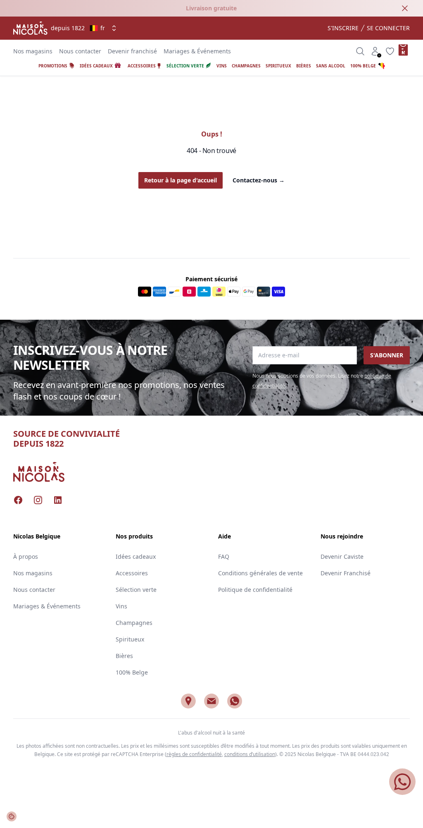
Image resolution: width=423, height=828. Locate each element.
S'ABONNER (386, 355)
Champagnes (134, 623)
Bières (124, 656)
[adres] (188, 701)
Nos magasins (32, 51)
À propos (25, 556)
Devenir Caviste (342, 556)
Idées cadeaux (136, 556)
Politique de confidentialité (255, 589)
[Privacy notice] (12, 816)
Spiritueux (130, 639)
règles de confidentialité (194, 754)
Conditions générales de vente (260, 573)
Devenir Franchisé (346, 573)
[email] (211, 701)
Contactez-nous (259, 180)
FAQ (223, 556)
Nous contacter (80, 51)
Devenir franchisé (132, 51)
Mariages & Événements (197, 51)
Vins (121, 606)
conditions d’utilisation (249, 754)
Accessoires (132, 573)
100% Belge (132, 672)
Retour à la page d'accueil (180, 180)
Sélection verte (136, 589)
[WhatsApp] (234, 701)
